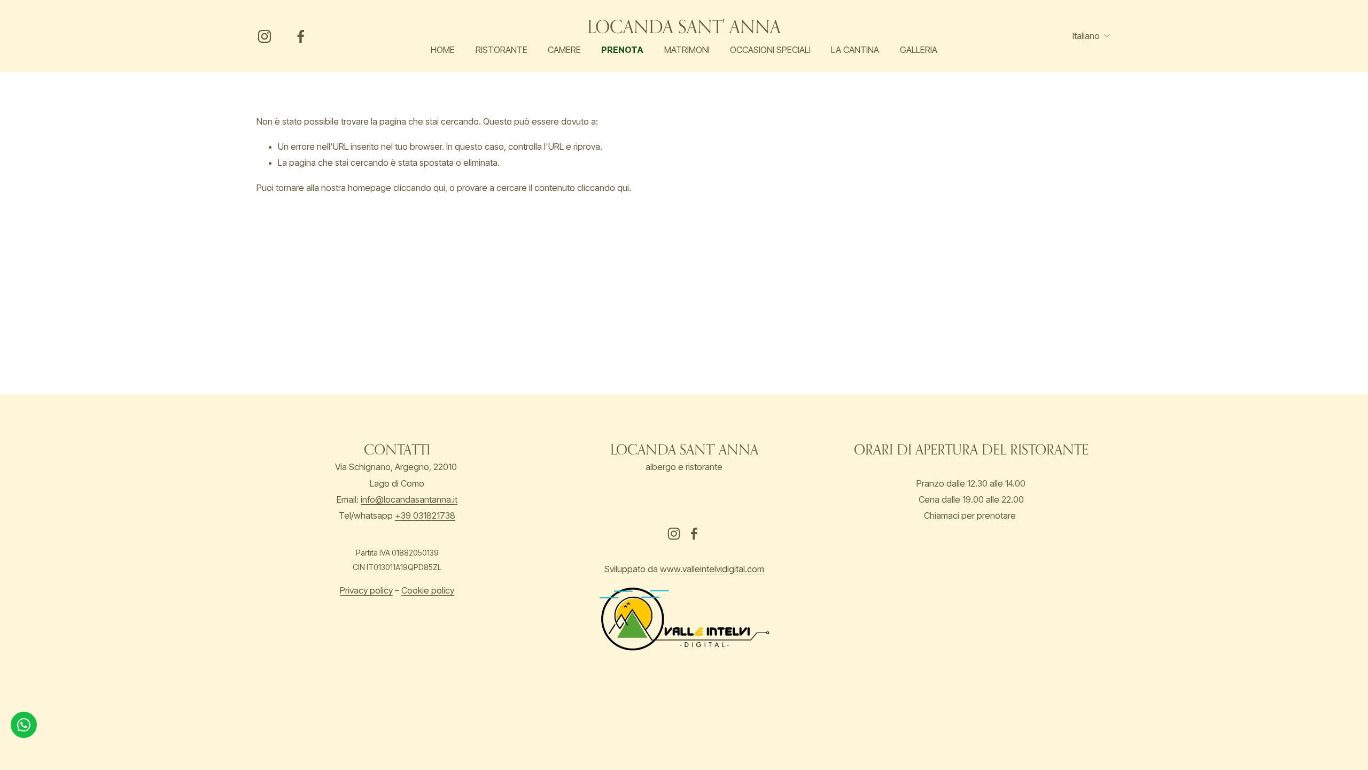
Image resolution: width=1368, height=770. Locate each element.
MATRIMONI (687, 49)
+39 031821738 (425, 515)
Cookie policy (427, 590)
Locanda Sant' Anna (684, 26)
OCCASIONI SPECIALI (770, 49)
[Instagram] (264, 36)
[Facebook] (301, 36)
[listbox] (1085, 36)
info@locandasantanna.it (409, 499)
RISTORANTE (501, 49)
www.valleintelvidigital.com (712, 569)
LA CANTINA (855, 49)
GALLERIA (918, 49)
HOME (443, 49)
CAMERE (564, 49)
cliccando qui (419, 187)
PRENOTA (622, 49)
